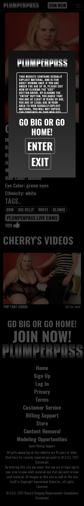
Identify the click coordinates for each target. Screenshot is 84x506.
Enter (40, 145)
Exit (40, 161)
